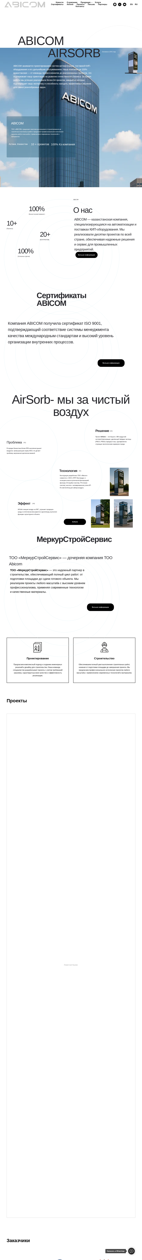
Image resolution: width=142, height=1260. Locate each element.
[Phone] (119, 4)
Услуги (98, 2)
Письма (91, 4)
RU (136, 4)
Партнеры (102, 4)
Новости (59, 2)
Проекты (81, 4)
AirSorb (70, 4)
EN (131, 4)
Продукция (86, 2)
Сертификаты (57, 4)
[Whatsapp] (114, 4)
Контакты (80, 6)
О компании (72, 2)
